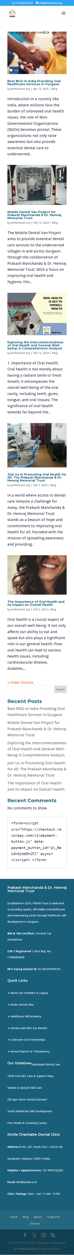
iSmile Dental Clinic (22, 1004)
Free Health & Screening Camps (27, 1123)
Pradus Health (26, 1248)
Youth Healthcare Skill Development (29, 1111)
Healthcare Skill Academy (25, 1016)
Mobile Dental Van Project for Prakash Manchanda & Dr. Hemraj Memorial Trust (34, 215)
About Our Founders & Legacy (29, 993)
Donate (35, 1223)
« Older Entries (20, 682)
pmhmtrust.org (20, 89)
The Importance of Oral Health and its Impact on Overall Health (36, 603)
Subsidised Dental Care (46, 1064)
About (38, 1217)
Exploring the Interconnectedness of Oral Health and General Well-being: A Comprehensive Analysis (35, 345)
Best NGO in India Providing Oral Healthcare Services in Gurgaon (34, 82)
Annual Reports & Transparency (30, 1051)
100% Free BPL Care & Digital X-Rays (30, 1076)
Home (14, 1217)
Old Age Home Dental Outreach (27, 1099)
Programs (53, 1217)
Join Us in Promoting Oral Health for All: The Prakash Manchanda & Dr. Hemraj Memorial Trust (36, 477)
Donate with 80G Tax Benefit (28, 1028)
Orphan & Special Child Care (24, 1087)
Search (60, 689)
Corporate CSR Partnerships (27, 1039)
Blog (54, 89)
